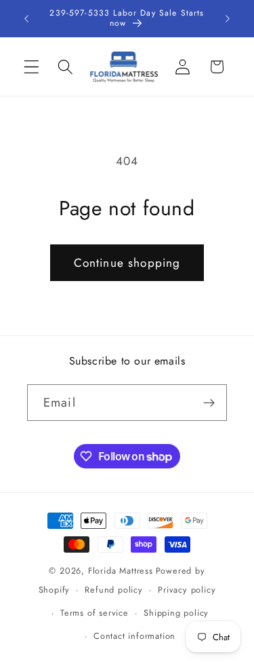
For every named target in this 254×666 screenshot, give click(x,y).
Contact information (134, 635)
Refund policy (113, 589)
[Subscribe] (209, 402)
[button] (31, 67)
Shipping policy (176, 612)
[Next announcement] (227, 18)
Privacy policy (186, 589)
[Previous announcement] (26, 18)
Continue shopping (127, 263)
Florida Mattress (120, 570)
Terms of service (94, 612)
